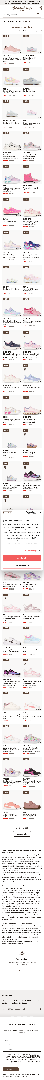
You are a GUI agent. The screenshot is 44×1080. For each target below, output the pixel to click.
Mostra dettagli (31, 551)
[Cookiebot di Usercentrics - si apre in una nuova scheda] (27, 512)
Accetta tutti (22, 558)
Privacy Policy (31, 1054)
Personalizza (21, 565)
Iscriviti (9, 1069)
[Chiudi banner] (40, 513)
